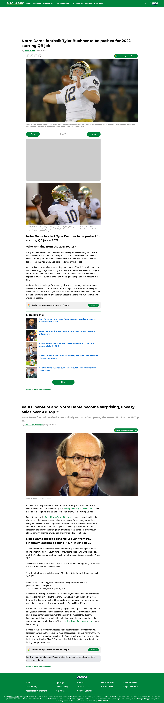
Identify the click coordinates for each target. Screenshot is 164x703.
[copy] (39, 55)
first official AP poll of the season (59, 517)
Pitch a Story (31, 686)
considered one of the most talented (78, 621)
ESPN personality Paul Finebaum (78, 508)
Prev (33, 134)
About (28, 3)
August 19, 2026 (58, 588)
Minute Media (14, 697)
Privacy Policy (62, 686)
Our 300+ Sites (107, 682)
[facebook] (149, 3)
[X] (145, 3)
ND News (37, 3)
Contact (80, 682)
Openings (60, 682)
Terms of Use (83, 686)
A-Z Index (60, 691)
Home (28, 390)
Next (94, 134)
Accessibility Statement (36, 691)
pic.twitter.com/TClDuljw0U (38, 585)
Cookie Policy (107, 686)
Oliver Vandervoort (34, 425)
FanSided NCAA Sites (94, 3)
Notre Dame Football (42, 390)
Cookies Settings (84, 691)
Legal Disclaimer (130, 686)
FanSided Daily (130, 682)
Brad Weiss (30, 51)
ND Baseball (78, 3)
